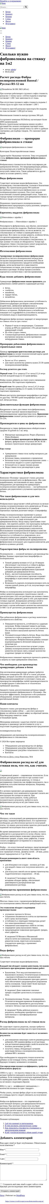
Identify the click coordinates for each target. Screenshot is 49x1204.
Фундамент (10, 24)
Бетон (8, 12)
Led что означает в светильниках (19, 1123)
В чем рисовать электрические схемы (21, 1126)
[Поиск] (26, 7)
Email (3, 1154)
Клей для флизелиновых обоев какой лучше (24, 1132)
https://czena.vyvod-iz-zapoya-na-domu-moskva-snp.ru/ (24, 1201)
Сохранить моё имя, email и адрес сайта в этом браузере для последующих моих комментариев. (21, 1185)
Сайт (2, 1159)
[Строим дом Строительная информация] (3, 3)
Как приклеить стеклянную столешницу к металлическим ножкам (23, 1129)
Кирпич (9, 14)
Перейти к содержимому (10, 1)
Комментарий (6, 1163)
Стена (8, 19)
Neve (2, 1195)
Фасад (8, 21)
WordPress (20, 1195)
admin (13, 69)
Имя (2, 1150)
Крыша (9, 16)
